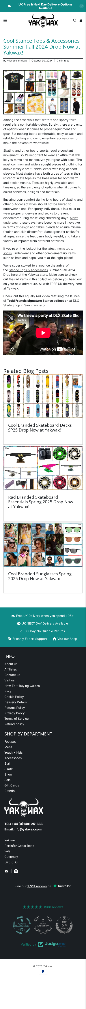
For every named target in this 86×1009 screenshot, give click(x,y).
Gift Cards (11, 785)
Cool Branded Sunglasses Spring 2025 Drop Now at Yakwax (39, 576)
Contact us (12, 675)
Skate (8, 769)
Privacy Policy (14, 713)
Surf (7, 763)
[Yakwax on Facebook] (11, 872)
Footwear (11, 741)
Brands (9, 791)
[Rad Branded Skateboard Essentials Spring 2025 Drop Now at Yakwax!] (43, 468)
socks (7, 253)
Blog (7, 691)
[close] (81, 6)
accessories (65, 138)
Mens (8, 747)
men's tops (64, 248)
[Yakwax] (43, 20)
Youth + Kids (13, 752)
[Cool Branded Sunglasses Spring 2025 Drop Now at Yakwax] (43, 545)
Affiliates (10, 669)
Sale (7, 780)
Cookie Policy (14, 696)
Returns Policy (14, 707)
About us (10, 664)
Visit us (9, 680)
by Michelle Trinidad (15, 60)
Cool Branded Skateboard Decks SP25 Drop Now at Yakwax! (40, 427)
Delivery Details (15, 702)
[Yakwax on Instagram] (16, 872)
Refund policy (14, 724)
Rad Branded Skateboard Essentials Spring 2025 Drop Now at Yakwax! (40, 501)
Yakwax (47, 966)
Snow (8, 774)
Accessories (13, 758)
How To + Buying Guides (22, 686)
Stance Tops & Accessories (28, 270)
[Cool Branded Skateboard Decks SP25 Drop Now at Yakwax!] (43, 396)
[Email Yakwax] (6, 872)
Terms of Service (16, 718)
